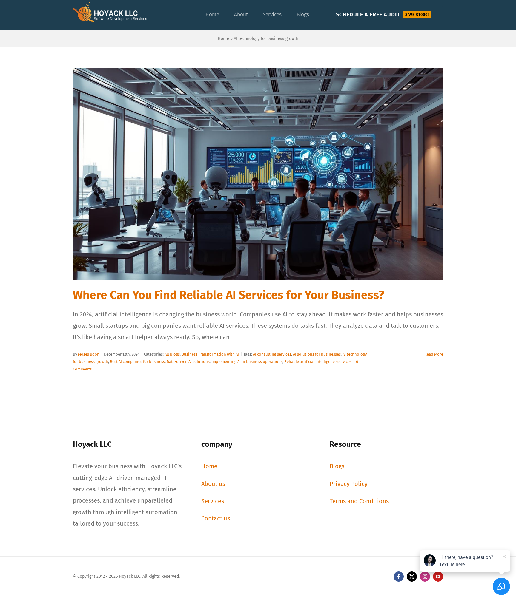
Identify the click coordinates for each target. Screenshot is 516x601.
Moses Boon (88, 354)
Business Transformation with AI (210, 354)
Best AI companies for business (137, 361)
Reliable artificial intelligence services (317, 361)
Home (223, 38)
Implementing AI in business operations (246, 361)
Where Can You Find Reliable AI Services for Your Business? (228, 295)
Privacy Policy (349, 483)
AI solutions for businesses (317, 354)
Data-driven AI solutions (188, 361)
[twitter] (412, 576)
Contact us (215, 518)
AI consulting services (272, 354)
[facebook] (399, 576)
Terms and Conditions (359, 501)
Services (212, 501)
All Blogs (172, 354)
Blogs (337, 466)
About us (213, 483)
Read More (433, 354)
